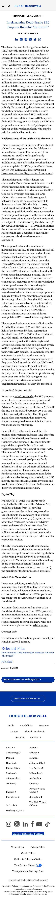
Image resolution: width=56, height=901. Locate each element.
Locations (44, 725)
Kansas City (12, 768)
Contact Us (35, 737)
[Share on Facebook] (26, 39)
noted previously (24, 396)
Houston (10, 762)
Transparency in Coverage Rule (28, 871)
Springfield (35, 797)
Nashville (34, 778)
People (10, 725)
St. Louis (11, 805)
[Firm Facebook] (33, 825)
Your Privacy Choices (25, 865)
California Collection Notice (28, 859)
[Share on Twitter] (30, 39)
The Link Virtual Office (37, 804)
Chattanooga (12, 752)
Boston (33, 747)
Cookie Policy (28, 853)
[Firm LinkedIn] (26, 825)
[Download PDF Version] (39, 39)
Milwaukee (35, 773)
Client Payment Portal (28, 833)
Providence (12, 797)
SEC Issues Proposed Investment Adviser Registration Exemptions (26, 171)
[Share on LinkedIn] (16, 39)
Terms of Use (17, 847)
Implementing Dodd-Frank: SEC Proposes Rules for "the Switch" (27, 654)
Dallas (9, 757)
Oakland (10, 783)
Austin (9, 747)
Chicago (33, 752)
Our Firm (19, 737)
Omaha (33, 783)
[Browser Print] (35, 39)
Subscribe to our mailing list (27, 699)
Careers (15, 731)
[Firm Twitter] (18, 825)
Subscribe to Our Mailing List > (22, 679)
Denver (33, 757)
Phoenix (10, 791)
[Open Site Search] (8, 5)
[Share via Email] (21, 39)
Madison (10, 773)
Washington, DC (14, 810)
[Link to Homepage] (27, 6)
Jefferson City (36, 762)
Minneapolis (12, 778)
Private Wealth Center (37, 790)
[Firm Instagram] (10, 825)
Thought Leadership (27, 15)
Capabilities (26, 725)
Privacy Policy (38, 847)
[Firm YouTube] (40, 825)
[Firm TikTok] (47, 825)
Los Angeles (35, 768)
